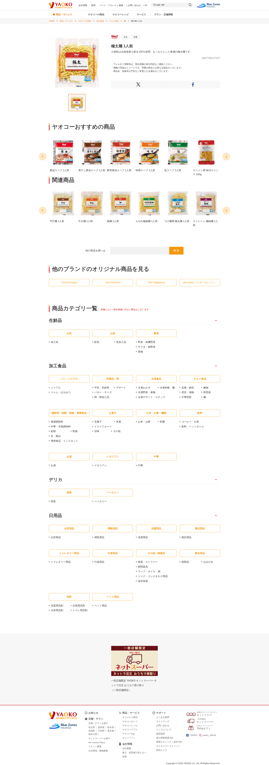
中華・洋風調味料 (61, 426)
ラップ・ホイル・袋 (149, 571)
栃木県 (110, 727)
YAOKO (193, 735)
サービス (141, 14)
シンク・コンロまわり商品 (153, 576)
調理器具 (143, 566)
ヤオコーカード (130, 721)
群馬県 (101, 727)
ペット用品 (100, 605)
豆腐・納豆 (188, 387)
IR (146, 5)
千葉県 (101, 731)
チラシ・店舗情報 (163, 14)
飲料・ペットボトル (193, 426)
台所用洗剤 (57, 610)
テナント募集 (94, 746)
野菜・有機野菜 (146, 342)
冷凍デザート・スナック (151, 397)
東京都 (110, 731)
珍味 (96, 431)
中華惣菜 (186, 397)
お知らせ (93, 712)
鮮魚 (96, 342)
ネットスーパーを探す (99, 738)
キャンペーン (128, 738)
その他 (116, 431)
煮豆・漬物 (188, 392)
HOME (51, 21)
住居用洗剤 (79, 605)
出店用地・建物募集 (98, 750)
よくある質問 (162, 717)
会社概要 (126, 748)
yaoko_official (209, 735)
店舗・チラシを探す (98, 723)
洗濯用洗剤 (57, 605)
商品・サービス (66, 21)
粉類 (53, 431)
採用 (93, 5)
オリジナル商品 (130, 717)
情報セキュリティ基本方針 (169, 742)
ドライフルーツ (103, 426)
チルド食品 (114, 21)
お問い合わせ (134, 5)
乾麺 (162, 421)
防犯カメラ (161, 750)
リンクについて (163, 729)
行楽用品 (99, 562)
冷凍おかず (144, 387)
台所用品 (56, 537)
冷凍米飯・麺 (167, 387)
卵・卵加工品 (101, 397)
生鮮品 (55, 320)
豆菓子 (98, 421)
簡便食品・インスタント (64, 441)
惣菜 (53, 501)
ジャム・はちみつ (61, 392)
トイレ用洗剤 (80, 610)
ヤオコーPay (128, 733)
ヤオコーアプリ (130, 729)
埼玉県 (91, 727)
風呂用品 (186, 537)
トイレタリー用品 (61, 562)
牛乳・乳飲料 (101, 387)
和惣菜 (207, 392)
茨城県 (91, 731)
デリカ (55, 479)
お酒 (53, 465)
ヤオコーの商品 (96, 14)
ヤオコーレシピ (120, 14)
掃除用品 (99, 537)
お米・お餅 (144, 421)
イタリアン (100, 465)
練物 (205, 387)
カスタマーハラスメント (168, 746)
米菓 (118, 421)
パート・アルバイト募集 (111, 5)
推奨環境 (160, 733)
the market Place (96, 742)
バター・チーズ (103, 392)
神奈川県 (92, 734)
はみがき (208, 562)
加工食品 (100, 21)
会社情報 (82, 5)
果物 (140, 351)
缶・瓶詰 (56, 436)
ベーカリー (100, 501)
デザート (121, 387)
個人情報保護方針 (165, 738)
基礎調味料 (57, 421)
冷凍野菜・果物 (146, 392)
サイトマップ (162, 721)
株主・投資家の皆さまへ (134, 752)
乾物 (75, 431)
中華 (140, 465)
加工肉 (54, 342)
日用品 (55, 515)
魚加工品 (121, 342)
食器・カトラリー (148, 562)
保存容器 (143, 581)
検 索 (176, 250)
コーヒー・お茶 (190, 421)
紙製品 (185, 562)
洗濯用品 (143, 537)
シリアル (56, 387)
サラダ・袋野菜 (146, 347)
